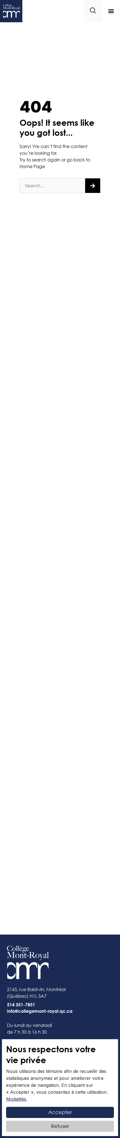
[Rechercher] (92, 185)
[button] (111, 11)
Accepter (60, 1112)
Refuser (60, 1126)
